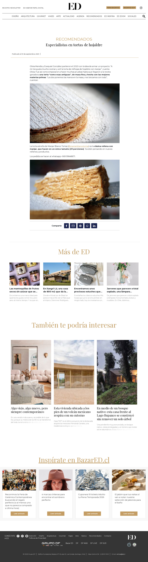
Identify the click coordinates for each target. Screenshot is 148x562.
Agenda (80, 16)
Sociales (132, 16)
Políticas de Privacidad (37, 538)
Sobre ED (32, 536)
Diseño (15, 16)
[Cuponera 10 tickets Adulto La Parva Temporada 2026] (92, 480)
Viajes (51, 16)
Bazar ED (69, 543)
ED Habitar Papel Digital (33, 8)
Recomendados (94, 16)
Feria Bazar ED (113, 8)
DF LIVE (93, 543)
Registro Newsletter (11, 8)
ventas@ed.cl (120, 554)
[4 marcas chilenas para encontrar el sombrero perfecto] (55, 480)
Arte (58, 16)
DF (77, 543)
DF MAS (84, 543)
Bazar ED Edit (129, 8)
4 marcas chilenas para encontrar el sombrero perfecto (53, 497)
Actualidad (68, 16)
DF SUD (103, 543)
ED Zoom (121, 16)
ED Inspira (109, 16)
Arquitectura (28, 16)
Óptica (83, 536)
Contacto (107, 536)
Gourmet (41, 16)
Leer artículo (19, 514)
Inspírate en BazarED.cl (74, 459)
